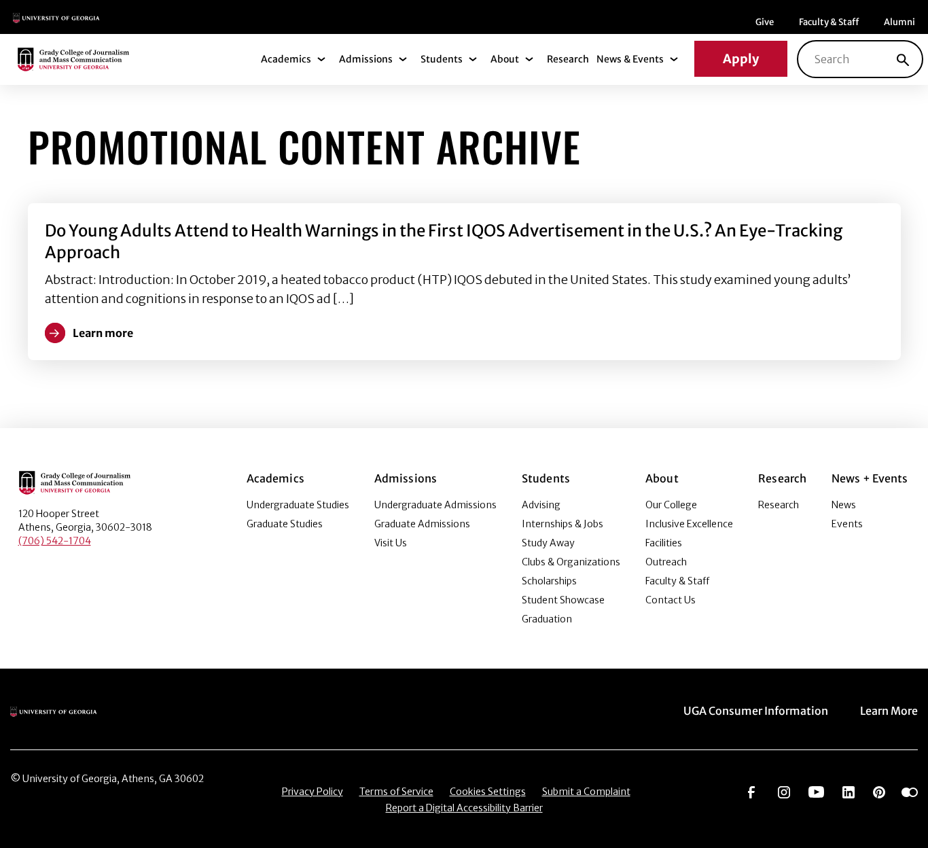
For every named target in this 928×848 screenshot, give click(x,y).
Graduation (547, 619)
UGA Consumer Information (755, 711)
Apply (741, 59)
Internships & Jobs (562, 524)
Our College (671, 505)
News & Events (630, 59)
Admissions (366, 59)
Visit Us (390, 543)
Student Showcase (563, 600)
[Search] (903, 59)
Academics (286, 59)
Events (847, 524)
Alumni (899, 22)
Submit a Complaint (586, 791)
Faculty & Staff (829, 22)
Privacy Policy (312, 791)
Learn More (889, 711)
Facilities (663, 543)
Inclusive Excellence (689, 524)
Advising (541, 505)
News (844, 505)
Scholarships (549, 581)
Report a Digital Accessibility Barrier (464, 808)
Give (764, 22)
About (504, 59)
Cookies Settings (488, 791)
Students (442, 59)
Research (568, 59)
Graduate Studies (285, 524)
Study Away (548, 543)
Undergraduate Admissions (435, 505)
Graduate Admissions (422, 524)
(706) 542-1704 (54, 541)
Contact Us (670, 600)
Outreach (666, 562)
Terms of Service (396, 791)
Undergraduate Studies (298, 505)
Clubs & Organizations (571, 562)
